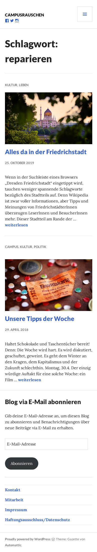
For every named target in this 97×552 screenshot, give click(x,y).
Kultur (11, 85)
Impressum (16, 509)
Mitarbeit (14, 499)
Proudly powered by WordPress (27, 539)
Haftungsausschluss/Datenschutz (37, 519)
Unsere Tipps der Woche (39, 318)
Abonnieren (22, 463)
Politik (40, 247)
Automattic (13, 545)
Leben (24, 85)
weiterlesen (16, 224)
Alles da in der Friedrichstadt (46, 151)
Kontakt (12, 489)
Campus (11, 247)
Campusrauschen (24, 14)
